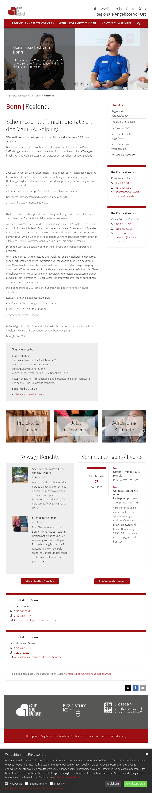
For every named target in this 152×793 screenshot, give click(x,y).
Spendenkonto (22, 349)
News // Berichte (40, 456)
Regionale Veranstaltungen (120, 113)
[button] (136, 24)
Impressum (10, 788)
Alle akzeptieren (135, 783)
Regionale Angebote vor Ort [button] (32, 23)
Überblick (117, 105)
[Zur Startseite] (16, 11)
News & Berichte (120, 128)
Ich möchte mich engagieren (121, 136)
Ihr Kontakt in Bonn (125, 172)
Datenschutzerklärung (68, 777)
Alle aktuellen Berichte (39, 581)
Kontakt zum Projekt (116, 23)
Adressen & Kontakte (123, 155)
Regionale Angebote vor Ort (19, 95)
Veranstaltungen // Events (112, 456)
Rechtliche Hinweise (52, 788)
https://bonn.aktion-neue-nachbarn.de (89, 673)
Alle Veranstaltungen (112, 581)
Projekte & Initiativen (123, 121)
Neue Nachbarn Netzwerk (29, 394)
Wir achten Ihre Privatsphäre (25, 754)
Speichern (112, 783)
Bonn (38, 95)
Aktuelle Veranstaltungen (77, 23)
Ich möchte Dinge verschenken (121, 146)
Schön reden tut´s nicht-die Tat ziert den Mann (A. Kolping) (49, 125)
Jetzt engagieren (76, 426)
